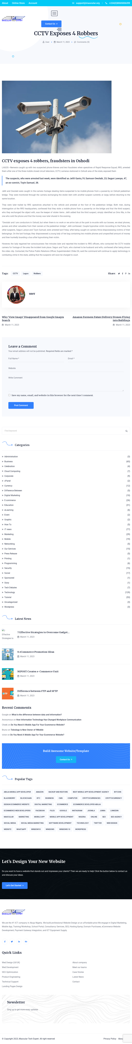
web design (112, 823)
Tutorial (7, 597)
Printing (7, 558)
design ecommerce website (16, 804)
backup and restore (58, 792)
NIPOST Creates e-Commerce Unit (38, 671)
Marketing (9, 534)
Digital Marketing (12, 495)
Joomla (91, 811)
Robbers (37, 273)
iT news (7, 529)
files (52, 811)
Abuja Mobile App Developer (17, 792)
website (7, 829)
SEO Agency (116, 817)
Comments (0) (83, 42)
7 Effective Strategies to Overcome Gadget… (43, 632)
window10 (36, 829)
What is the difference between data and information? (37, 714)
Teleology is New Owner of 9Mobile (27, 730)
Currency (8, 486)
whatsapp (21, 829)
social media (10, 823)
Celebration (9, 466)
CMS (61, 798)
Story (6, 583)
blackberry (9, 798)
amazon (39, 792)
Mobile (7, 539)
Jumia (102, 811)
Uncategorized (10, 602)
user (47, 42)
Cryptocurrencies (91, 798)
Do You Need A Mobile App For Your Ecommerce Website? (38, 725)
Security (8, 568)
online (94, 817)
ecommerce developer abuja (87, 804)
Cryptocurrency (113, 798)
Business (8, 461)
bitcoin (117, 792)
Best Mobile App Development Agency (91, 792)
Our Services (10, 549)
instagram (77, 811)
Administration (11, 456)
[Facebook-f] (5, 942)
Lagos (25, 273)
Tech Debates (10, 587)
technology (83, 823)
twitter (98, 823)
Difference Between (13, 490)
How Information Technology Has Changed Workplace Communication (48, 719)
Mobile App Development (61, 817)
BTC (38, 798)
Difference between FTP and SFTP (37, 691)
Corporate (8, 476)
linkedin (114, 811)
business (49, 798)
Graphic (7, 519)
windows (50, 829)
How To (7, 524)
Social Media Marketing (32, 823)
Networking (9, 544)
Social (7, 573)
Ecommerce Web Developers (17, 811)
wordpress (80, 829)
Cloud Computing (12, 471)
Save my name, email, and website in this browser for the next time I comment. (52, 395)
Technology (9, 592)
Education (9, 505)
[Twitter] (12, 942)
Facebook (40, 811)
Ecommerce (62, 804)
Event (6, 515)
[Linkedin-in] (19, 942)
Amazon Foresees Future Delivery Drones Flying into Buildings (101, 319)
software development (60, 823)
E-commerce (10, 500)
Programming (10, 563)
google (63, 811)
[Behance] (26, 942)
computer (72, 798)
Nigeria (82, 817)
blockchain (26, 798)
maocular (9, 817)
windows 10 (64, 829)
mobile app (39, 817)
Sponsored (9, 578)
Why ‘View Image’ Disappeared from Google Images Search (33, 319)
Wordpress (9, 607)
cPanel (7, 481)
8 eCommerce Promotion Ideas (35, 652)
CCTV (15, 273)
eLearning (8, 510)
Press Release (10, 553)
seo (104, 817)
